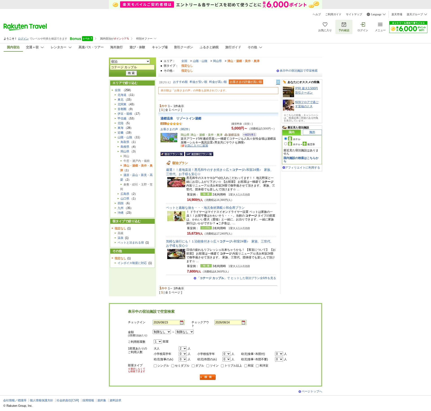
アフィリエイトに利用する (302, 167)
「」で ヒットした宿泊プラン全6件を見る (236, 278)
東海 (120, 128)
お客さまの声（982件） (176, 129)
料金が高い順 (218, 82)
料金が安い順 (198, 82)
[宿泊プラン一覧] (172, 154)
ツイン (214, 365)
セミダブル (182, 365)
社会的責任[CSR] (68, 400)
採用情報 (88, 400)
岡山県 (217, 61)
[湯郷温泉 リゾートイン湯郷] (248, 135)
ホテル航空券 (304, 144)
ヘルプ (317, 14)
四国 (120, 203)
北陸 (120, 123)
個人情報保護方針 (41, 400)
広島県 (125, 194)
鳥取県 (125, 142)
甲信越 (122, 118)
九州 (120, 208)
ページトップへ (312, 391)
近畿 (120, 132)
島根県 (125, 146)
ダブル (199, 365)
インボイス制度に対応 (132, 263)
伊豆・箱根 (125, 113)
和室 (251, 365)
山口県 (125, 198)
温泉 (120, 238)
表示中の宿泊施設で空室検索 (299, 70)
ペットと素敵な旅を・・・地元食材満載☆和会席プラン (205, 207)
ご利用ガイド (333, 14)
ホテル (296, 139)
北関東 (122, 104)
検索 (208, 377)
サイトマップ (354, 14)
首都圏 (122, 109)
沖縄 (120, 212)
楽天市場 (396, 14)
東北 (120, 99)
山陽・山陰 (200, 61)
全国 (184, 61)
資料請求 (115, 400)
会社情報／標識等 (14, 400)
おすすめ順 (180, 82)
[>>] (278, 82)
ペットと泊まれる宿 (131, 242)
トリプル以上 (233, 365)
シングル (163, 365)
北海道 (122, 95)
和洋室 (263, 365)
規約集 (101, 400)
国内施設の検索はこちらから (301, 159)
